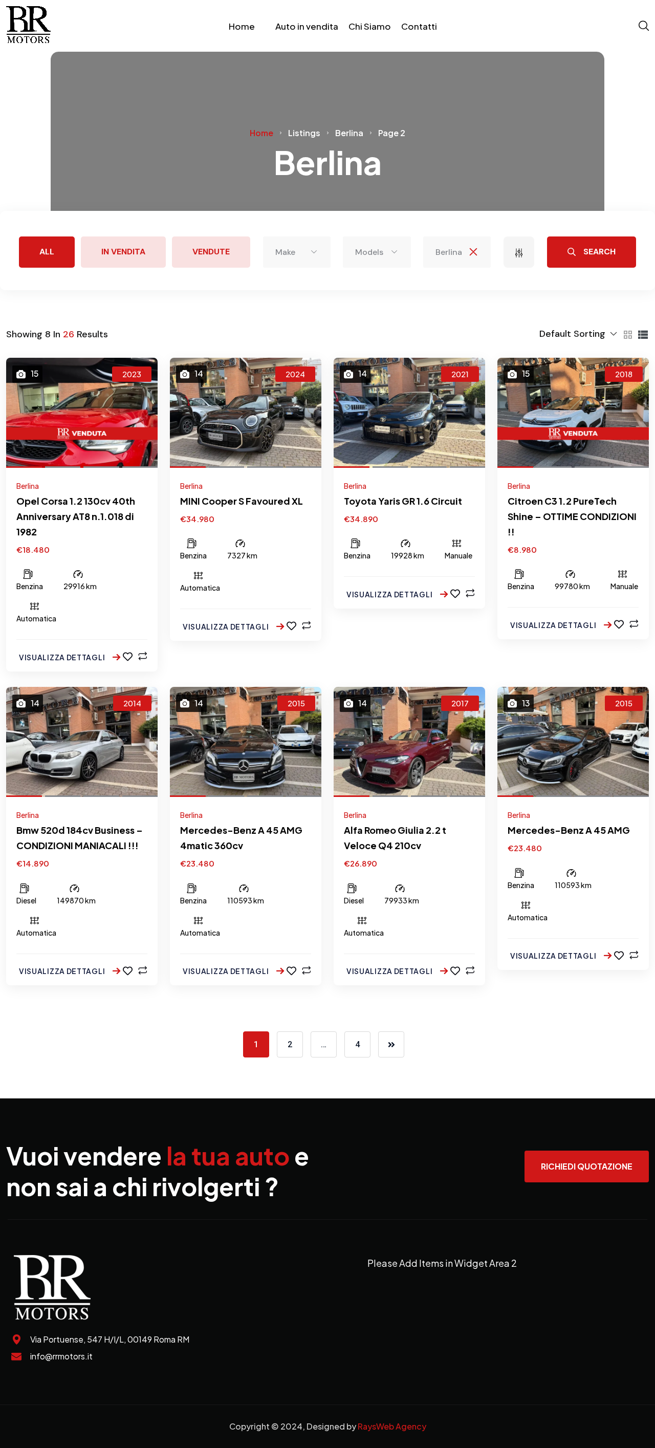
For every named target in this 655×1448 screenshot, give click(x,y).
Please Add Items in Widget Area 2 (442, 1263)
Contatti (419, 26)
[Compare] (142, 656)
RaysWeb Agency (392, 1426)
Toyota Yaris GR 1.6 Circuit (403, 501)
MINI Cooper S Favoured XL (241, 501)
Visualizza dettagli (62, 657)
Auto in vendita (306, 26)
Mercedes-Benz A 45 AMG (569, 830)
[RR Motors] (28, 26)
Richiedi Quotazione (586, 1166)
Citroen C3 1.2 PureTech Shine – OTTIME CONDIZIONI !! (572, 516)
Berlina (27, 485)
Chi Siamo (369, 26)
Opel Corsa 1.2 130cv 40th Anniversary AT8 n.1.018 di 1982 (75, 516)
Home (242, 26)
